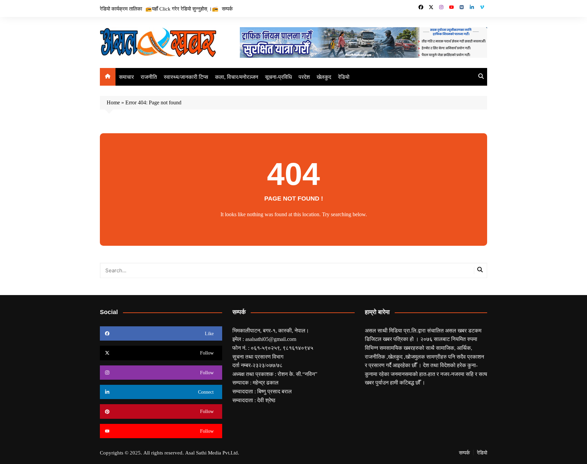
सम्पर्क (227, 8)
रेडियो (344, 77)
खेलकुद (324, 77)
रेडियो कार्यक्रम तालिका (121, 8)
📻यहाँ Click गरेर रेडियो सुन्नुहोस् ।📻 (181, 8)
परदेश (304, 77)
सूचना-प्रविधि (278, 77)
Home (113, 102)
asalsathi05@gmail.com (270, 339)
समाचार (126, 77)
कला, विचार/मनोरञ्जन (236, 77)
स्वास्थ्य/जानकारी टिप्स (186, 77)
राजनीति (149, 77)
